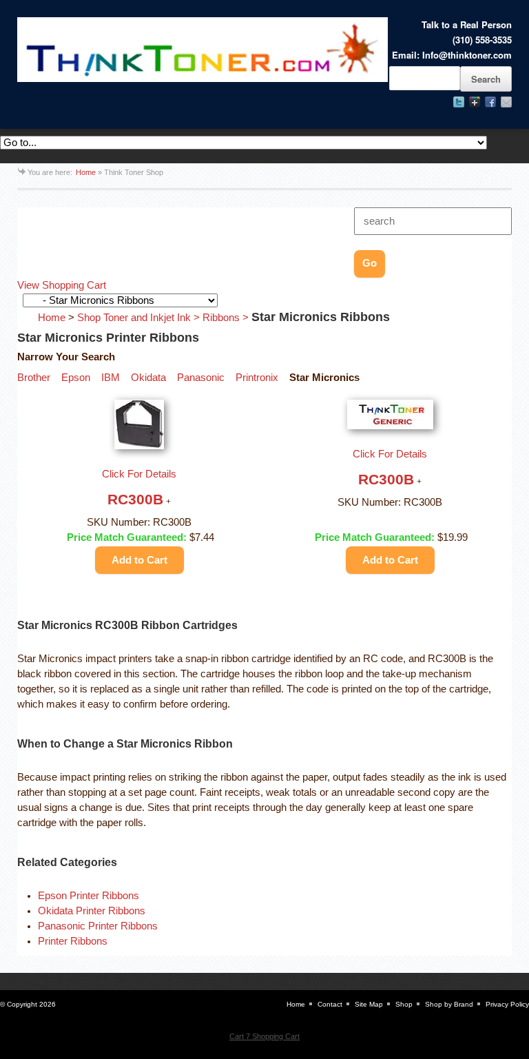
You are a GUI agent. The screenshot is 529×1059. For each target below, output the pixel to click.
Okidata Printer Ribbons (91, 910)
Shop (404, 1004)
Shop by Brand (449, 1004)
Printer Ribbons (72, 941)
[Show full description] (168, 501)
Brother (33, 377)
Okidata (148, 377)
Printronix (257, 377)
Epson (75, 377)
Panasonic (201, 377)
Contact (330, 1004)
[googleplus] (474, 101)
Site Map (369, 1004)
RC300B (135, 499)
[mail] (506, 101)
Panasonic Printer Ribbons (98, 926)
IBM (110, 377)
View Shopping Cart (61, 285)
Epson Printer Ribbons (88, 895)
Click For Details (139, 474)
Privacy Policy (507, 1004)
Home (86, 172)
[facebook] (490, 101)
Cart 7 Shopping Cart (264, 1036)
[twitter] (458, 101)
